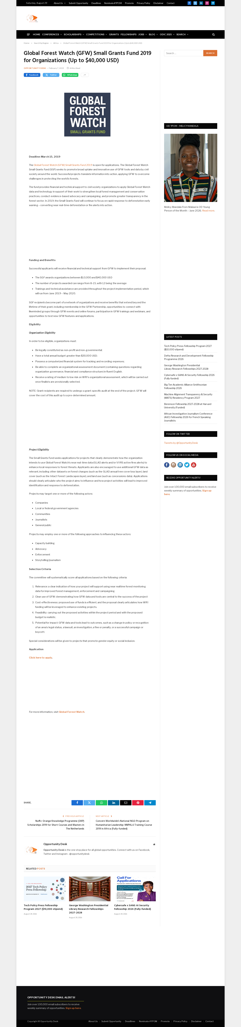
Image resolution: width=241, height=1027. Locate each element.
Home (36, 34)
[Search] (213, 34)
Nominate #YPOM (113, 3)
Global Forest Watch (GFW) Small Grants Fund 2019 (63, 165)
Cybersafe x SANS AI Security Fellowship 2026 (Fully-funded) (132, 907)
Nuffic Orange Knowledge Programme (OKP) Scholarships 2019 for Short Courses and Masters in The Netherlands (55, 825)
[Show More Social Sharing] (85, 75)
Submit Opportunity (78, 3)
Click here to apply (40, 657)
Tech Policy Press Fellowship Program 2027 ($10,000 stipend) (43, 907)
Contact (170, 3)
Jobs (141, 34)
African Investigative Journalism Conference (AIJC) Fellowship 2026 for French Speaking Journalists (188, 417)
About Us (58, 3)
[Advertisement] (155, 17)
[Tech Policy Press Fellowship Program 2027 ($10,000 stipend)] (44, 889)
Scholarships (72, 34)
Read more (208, 210)
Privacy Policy (143, 3)
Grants (114, 34)
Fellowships (128, 34)
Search (181, 34)
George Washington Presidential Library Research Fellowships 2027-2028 (88, 909)
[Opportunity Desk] (32, 18)
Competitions (95, 34)
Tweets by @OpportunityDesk (181, 442)
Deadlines (96, 3)
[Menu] (28, 34)
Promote (129, 3)
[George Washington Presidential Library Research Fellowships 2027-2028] (90, 889)
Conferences (50, 34)
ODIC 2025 (166, 34)
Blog (152, 34)
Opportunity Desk (35, 68)
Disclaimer (158, 3)
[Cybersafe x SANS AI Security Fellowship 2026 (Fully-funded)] (135, 889)
